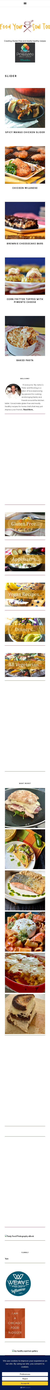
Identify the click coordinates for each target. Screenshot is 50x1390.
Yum (6, 1259)
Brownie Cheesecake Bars (25, 243)
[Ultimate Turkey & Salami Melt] (25, 808)
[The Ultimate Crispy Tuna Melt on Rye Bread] (25, 1014)
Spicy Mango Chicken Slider (25, 132)
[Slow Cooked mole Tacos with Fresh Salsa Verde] (25, 849)
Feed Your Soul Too (25, 30)
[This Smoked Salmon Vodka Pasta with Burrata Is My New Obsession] (25, 932)
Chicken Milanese (25, 188)
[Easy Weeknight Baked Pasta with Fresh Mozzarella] (25, 973)
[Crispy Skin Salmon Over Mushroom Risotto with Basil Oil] (25, 890)
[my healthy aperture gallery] (25, 1351)
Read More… (28, 409)
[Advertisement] (25, 461)
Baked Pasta (25, 360)
